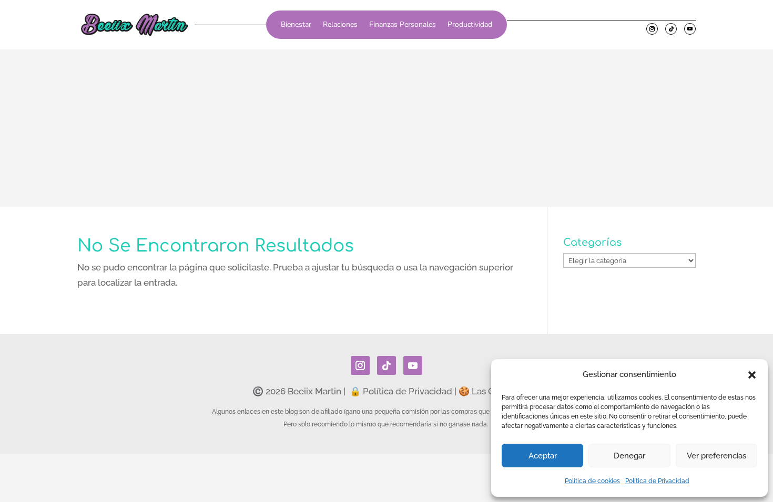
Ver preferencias (716, 456)
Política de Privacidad (657, 481)
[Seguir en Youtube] (690, 29)
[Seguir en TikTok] (671, 29)
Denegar (629, 456)
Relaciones (340, 25)
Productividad (469, 25)
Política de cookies (592, 481)
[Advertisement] (386, 128)
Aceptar (542, 456)
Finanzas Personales (402, 25)
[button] (752, 375)
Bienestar (296, 25)
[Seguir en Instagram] (652, 29)
